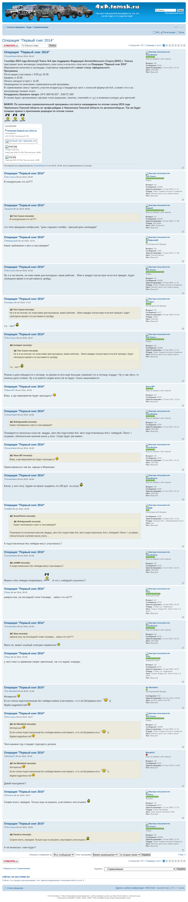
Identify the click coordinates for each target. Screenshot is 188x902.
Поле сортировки (83, 855)
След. (181, 854)
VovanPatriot (11, 56)
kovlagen (10, 302)
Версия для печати (176, 26)
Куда (29, 27)
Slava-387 (10, 390)
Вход (181, 32)
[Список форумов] (49, 20)
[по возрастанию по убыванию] (135, 855)
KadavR (9, 209)
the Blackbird (11, 691)
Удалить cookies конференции (129, 888)
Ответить (6, 44)
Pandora (9, 795)
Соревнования (40, 27)
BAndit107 (10, 756)
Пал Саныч (11, 177)
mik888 (9, 509)
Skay (8, 592)
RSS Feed (150, 888)
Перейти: (98, 869)
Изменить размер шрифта (181, 26)
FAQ (158, 32)
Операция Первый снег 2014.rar (22, 131)
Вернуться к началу (183, 168)
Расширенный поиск (174, 13)
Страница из (153, 45)
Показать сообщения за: (41, 855)
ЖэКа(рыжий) (12, 241)
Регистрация (169, 32)
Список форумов (16, 27)
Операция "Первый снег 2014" (28, 40)
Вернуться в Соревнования (17, 868)
